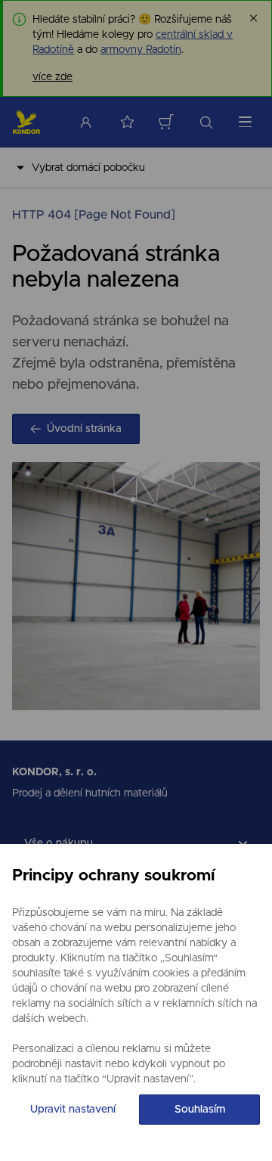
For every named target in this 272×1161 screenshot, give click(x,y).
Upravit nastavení (73, 1109)
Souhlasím (200, 1109)
